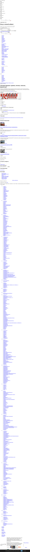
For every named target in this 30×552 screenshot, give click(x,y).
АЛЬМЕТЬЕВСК (5, 191)
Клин (4, 310)
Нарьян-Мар (5, 367)
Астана (4, 197)
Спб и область (5, 456)
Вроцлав (4, 228)
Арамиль (4, 194)
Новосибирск (5, 379)
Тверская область (5, 470)
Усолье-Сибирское (6, 483)
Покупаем (3, 45)
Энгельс (4, 519)
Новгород (5, 376)
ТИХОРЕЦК (5, 473)
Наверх (26, 547)
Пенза (4, 391)
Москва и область (6, 355)
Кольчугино (5, 313)
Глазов (4, 254)
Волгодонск (5, 223)
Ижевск (4, 290)
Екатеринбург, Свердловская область (8, 276)
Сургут (4, 461)
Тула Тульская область (6, 477)
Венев (4, 217)
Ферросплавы (4, 47)
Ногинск (5, 382)
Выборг (4, 234)
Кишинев (4, 308)
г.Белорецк (5, 249)
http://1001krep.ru (5, 111)
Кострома (5, 317)
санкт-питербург (5, 437)
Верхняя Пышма (5, 218)
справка (3, 39)
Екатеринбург (6, 272)
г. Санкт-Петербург (6, 248)
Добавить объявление (5, 54)
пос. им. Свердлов (6, 407)
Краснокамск (5, 323)
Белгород (5, 207)
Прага (4, 408)
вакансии (3, 38)
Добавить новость (4, 55)
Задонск (4, 282)
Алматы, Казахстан (6, 190)
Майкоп (4, 342)
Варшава (4, 215)
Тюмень (4, 479)
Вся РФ (4, 231)
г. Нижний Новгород (6, 244)
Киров (4, 306)
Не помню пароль (7, 31)
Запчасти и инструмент (5, 49)
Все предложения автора (11, 117)
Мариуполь (5, 345)
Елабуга (4, 278)
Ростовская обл (5, 428)
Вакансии (3, 530)
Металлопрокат (4, 173)
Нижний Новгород (6, 372)
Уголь (2, 175)
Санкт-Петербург (6, 435)
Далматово (5, 261)
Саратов (5, 438)
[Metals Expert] (19, 548)
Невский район (5, 369)
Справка (3, 533)
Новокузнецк (5, 377)
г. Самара (4, 247)
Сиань (4, 447)
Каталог (3, 529)
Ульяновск (5, 482)
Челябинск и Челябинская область (8, 500)
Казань (4, 295)
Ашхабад (4, 199)
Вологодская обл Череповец (7, 226)
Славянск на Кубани (6, 449)
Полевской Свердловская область (8, 405)
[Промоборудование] (16, 548)
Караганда (5, 300)
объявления (3, 64)
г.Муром (4, 251)
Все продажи (16, 117)
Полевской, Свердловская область (8, 406)
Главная (3, 526)
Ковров (4, 311)
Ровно (4, 418)
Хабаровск (5, 489)
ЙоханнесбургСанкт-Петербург (7, 293)
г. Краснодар (5, 241)
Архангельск (5, 196)
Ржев (4, 417)
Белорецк (5, 208)
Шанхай (4, 511)
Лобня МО (5, 332)
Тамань (4, 466)
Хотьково (4, 493)
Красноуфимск (5, 324)
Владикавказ (5, 221)
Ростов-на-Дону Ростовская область (8, 426)
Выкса (4, 235)
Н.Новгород (5, 365)
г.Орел (4, 253)
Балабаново (5, 201)
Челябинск (5, 498)
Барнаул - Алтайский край (7, 204)
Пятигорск (5, 413)
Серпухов (4, 446)
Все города (5, 229)
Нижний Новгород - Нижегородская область (9, 373)
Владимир (5, 222)
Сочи (4, 455)
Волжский (5, 224)
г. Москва (5, 242)
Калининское (5, 298)
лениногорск (5, 330)
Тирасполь (5, 472)
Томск (4, 475)
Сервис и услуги (4, 51)
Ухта (4, 485)
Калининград (5, 296)
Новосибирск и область (6, 380)
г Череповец (5, 238)
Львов (4, 335)
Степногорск (5, 459)
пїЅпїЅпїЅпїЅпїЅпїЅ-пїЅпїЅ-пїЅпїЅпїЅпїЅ (9, 399)
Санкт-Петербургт (6, 436)
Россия (3, 52)
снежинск (5, 452)
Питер (4, 398)
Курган (4, 328)
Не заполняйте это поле (3, 27)
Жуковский (5, 281)
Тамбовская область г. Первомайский (8, 468)
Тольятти (5, 474)
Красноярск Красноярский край (7, 325)
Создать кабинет (2, 31)
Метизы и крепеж (20, 117)
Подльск (4, 403)
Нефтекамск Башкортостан (7, 370)
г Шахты (5, 239)
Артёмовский (5, 195)
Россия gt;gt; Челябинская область (8, 420)
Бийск (4, 209)
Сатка (4, 440)
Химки (4, 492)
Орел (4, 388)
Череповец (5, 504)
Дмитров (4, 264)
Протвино (5, 410)
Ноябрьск (4, 383)
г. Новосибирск (5, 246)
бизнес (3, 37)
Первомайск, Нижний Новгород (8, 392)
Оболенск (5, 385)
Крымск (4, 327)
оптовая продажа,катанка (4, 154)
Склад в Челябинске (6, 448)
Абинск (4, 186)
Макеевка (4, 343)
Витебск (4, 220)
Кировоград (5, 307)
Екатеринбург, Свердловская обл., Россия (9, 275)
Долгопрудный (5, 267)
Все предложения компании (4, 117)
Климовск (5, 309)
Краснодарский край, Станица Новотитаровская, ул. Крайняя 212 (12, 322)
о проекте (3, 41)
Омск (4, 387)
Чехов (4, 507)
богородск (5, 211)
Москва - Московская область (7, 352)
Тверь (4, 471)
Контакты (3, 536)
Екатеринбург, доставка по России (8, 274)
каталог (3, 62)
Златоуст (4, 287)
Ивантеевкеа (5, 289)
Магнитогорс (5, 340)
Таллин (4, 465)
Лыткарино (5, 334)
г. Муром (4, 243)
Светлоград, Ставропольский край (8, 442)
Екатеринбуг (5, 271)
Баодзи (4, 202)
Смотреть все (2, 122)
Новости (3, 527)
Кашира (4, 301)
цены (2, 71)
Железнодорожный (6, 280)
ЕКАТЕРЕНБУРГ (6, 270)
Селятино (4, 444)
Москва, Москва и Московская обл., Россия (9, 356)
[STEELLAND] (8, 548)
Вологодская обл (6, 225)
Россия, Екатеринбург (6, 422)
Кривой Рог (5, 326)
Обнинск (4, 384)
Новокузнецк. (5, 378)
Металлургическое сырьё (5, 46)
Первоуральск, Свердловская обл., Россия (9, 394)
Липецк (4, 331)
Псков (4, 411)
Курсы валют (3, 535)
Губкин (4, 259)
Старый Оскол (5, 458)
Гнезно (4, 255)
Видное (4, 219)
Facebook (3, 58)
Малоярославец (5, 344)
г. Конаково (5, 240)
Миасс (4, 346)
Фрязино (4, 487)
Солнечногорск (5, 453)
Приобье (4, 409)
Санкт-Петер (5, 434)
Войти (15, 30)
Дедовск (4, 262)
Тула (4, 476)
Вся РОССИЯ (5, 230)
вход (2, 42)
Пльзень (4, 401)
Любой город (5, 337)
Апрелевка (5, 193)
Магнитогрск (5, 341)
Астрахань (5, 198)
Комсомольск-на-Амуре (6, 314)
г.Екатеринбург (5, 250)
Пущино (4, 412)
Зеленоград (5, 286)
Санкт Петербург (6, 433)
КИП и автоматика (4, 178)
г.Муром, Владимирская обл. (7, 252)
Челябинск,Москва (6, 502)
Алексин (4, 188)
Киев (4, 304)
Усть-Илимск (5, 484)
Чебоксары (5, 497)
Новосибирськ (5, 381)
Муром (4, 363)
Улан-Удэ (4, 481)
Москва (5, 351)
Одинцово (5, 386)
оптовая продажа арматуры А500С (6, 144)
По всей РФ (5, 402)
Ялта (4, 522)
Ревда (4, 415)
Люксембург (5, 338)
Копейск (4, 315)
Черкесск (4, 506)
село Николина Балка (6, 443)
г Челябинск (5, 237)
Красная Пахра (5, 319)
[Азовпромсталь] (11, 548)
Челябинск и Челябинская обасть (8, 499)
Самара (4, 432)
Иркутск (4, 291)
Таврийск (4, 463)
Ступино (4, 460)
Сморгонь (5, 451)
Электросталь (5, 517)
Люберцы (5, 336)
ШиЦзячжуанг (5, 512)
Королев (4, 316)
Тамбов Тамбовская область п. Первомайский (9, 467)
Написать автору (11, 107)
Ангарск (4, 192)
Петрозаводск (5, 397)
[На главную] (6, 20)
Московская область (6, 361)
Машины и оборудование (5, 48)
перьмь (4, 396)
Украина (3, 53)
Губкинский (5, 260)
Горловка (4, 257)
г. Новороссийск (5, 245)
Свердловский (5, 441)
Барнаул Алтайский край (7, 205)
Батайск (4, 206)
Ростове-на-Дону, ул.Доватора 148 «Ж (8, 427)
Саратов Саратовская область (7, 439)
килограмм (5, 305)
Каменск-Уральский (6, 299)
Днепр (4, 265)
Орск (4, 389)
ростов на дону (5, 424)
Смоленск (5, 450)
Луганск (4, 333)
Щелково (4, 514)
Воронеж (5, 227)
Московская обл (5, 360)
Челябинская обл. (6, 503)
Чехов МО (5, 508)
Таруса (4, 469)
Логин (1, 28)
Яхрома (4, 525)
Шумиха (4, 513)
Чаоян (4, 496)
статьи (3, 67)
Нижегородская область (7, 371)
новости (3, 35)
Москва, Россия (5, 358)
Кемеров (4, 302)
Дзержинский (5, 263)
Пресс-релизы (4, 532)
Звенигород (5, 285)
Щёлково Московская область (7, 515)
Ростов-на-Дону (6, 425)
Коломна (5, 312)
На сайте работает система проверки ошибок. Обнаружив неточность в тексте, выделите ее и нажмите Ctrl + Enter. (14, 545)
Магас (4, 339)
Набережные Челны (6, 366)
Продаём (3, 44)
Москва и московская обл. (7, 354)
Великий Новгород (6, 216)
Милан (4, 347)
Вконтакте (3, 59)
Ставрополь (5, 457)
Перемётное (5, 395)
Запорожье (5, 283)
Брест (4, 212)
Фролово (4, 486)
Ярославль (5, 523)
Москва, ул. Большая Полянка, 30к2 (8, 359)
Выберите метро (5, 233)
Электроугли (5, 518)
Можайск (4, 349)
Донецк (4, 268)
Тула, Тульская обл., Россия (7, 478)
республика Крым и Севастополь (8, 416)
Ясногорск (5, 524)
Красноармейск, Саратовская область (8, 320)
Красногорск (5, 321)
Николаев (4, 375)
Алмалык (4, 189)
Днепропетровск (6, 266)
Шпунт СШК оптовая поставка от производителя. (8, 127)
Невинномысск (5, 368)
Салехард (4, 431)
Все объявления (4, 43)
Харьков (4, 491)
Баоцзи (4, 203)
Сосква (4, 454)
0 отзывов (11, 91)
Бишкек (4, 210)
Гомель (4, 256)
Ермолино (5, 279)
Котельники (5, 318)
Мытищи (5, 364)
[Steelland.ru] (13, 548)
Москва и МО (5, 353)
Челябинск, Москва (6, 501)
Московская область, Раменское (7, 362)
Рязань (4, 429)
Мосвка (4, 350)
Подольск (5, 404)
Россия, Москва (5, 423)
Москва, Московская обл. (7, 357)
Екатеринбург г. (5, 273)
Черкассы (4, 505)
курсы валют (3, 40)
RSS (7, 182)
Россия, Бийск (5, 421)
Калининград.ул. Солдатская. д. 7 (8, 297)
